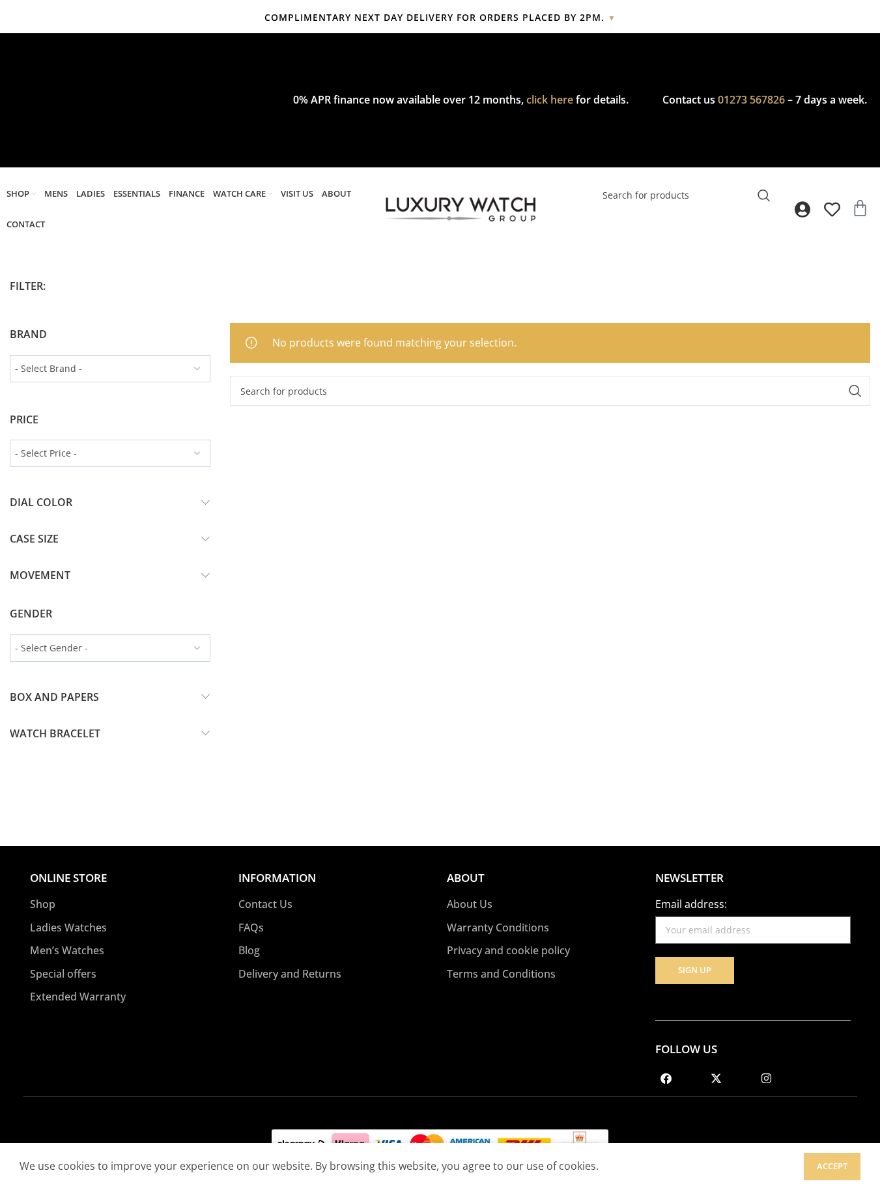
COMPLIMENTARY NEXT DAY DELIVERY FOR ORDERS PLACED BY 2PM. (440, 17)
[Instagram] (767, 1079)
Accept (832, 1166)
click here (549, 99)
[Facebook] (666, 1079)
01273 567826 (751, 99)
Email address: (691, 904)
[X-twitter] (716, 1079)
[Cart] (860, 208)
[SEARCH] (764, 195)
